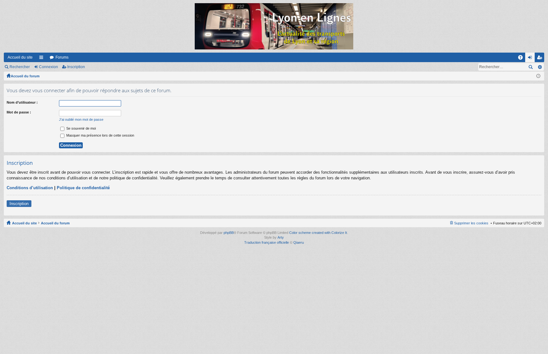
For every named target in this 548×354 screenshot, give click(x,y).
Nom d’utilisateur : (22, 102)
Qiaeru (298, 242)
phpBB (229, 233)
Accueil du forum (25, 76)
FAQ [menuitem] (522, 58)
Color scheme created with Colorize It (318, 233)
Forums (61, 57)
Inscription (76, 67)
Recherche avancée (539, 67)
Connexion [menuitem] (531, 58)
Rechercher (20, 67)
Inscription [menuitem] (540, 58)
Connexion (48, 67)
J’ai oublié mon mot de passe (81, 119)
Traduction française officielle (266, 242)
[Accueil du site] (274, 26)
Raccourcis (42, 58)
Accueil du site (20, 57)
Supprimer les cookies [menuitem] (471, 223)
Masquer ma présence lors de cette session (99, 135)
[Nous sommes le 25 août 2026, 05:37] (538, 76)
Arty (280, 237)
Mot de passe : (19, 112)
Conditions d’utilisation (30, 187)
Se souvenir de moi (80, 128)
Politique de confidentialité (83, 187)
